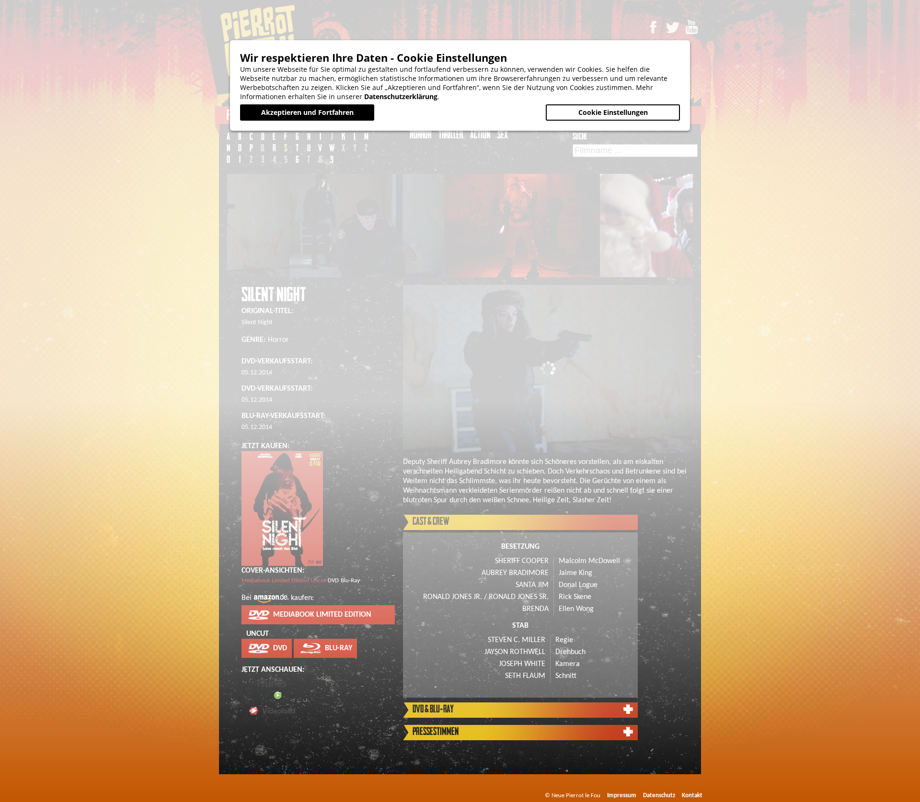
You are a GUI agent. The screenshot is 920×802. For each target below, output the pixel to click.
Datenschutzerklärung (400, 96)
